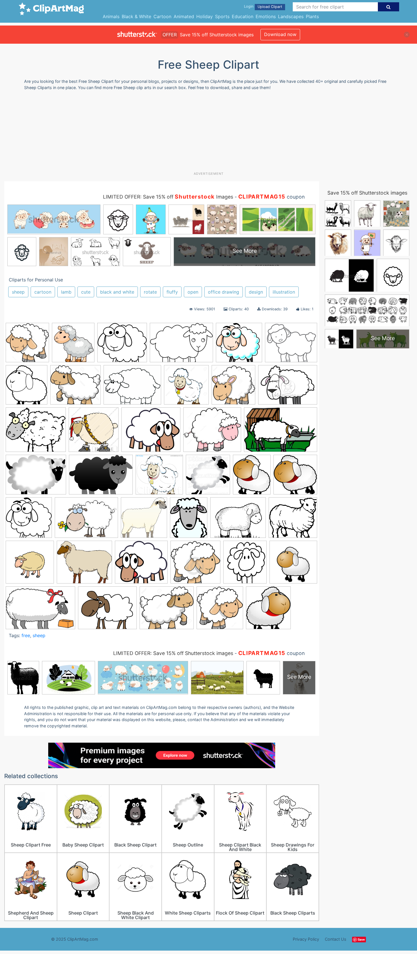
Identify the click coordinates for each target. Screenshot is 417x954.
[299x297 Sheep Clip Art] (29, 520)
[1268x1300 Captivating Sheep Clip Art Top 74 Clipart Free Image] (233, 387)
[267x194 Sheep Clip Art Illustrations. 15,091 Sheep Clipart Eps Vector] (86, 520)
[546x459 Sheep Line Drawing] (291, 345)
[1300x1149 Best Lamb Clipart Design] (75, 387)
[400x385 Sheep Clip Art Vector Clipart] (195, 564)
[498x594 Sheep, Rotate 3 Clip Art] (251, 477)
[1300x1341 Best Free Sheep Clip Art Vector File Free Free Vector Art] (27, 345)
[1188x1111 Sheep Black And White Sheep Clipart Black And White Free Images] (293, 520)
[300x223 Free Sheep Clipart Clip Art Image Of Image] (36, 477)
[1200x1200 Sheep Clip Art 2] (30, 565)
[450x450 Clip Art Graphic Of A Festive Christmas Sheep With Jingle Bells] (93, 432)
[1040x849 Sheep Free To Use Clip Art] (107, 610)
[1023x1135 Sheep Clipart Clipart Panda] (245, 565)
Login (248, 6)
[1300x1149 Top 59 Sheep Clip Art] (166, 610)
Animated (184, 16)
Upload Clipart (270, 7)
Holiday (204, 16)
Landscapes (291, 16)
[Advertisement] (208, 133)
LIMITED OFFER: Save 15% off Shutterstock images (173, 653)
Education (242, 16)
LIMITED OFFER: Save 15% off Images (168, 197)
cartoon (42, 292)
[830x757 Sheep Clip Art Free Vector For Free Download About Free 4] (141, 565)
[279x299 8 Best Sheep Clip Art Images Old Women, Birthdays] (26, 387)
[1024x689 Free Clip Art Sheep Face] (280, 432)
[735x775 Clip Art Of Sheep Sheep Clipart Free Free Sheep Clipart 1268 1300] (73, 345)
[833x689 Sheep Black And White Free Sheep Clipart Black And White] (238, 520)
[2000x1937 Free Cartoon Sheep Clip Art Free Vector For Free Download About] (239, 345)
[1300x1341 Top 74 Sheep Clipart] (220, 610)
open (193, 292)
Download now (280, 34)
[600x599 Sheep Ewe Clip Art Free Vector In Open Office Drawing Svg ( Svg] (144, 520)
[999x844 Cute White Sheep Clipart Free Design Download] (151, 432)
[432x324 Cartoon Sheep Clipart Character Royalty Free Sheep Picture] (287, 387)
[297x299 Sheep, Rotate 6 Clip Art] (295, 476)
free (26, 635)
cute (85, 292)
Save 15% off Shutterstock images (367, 193)
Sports (222, 16)
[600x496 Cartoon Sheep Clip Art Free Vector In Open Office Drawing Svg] (36, 432)
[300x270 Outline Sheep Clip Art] (122, 345)
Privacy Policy (306, 939)
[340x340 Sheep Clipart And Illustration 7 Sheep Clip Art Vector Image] (293, 564)
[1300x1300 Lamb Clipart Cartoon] (186, 387)
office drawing (223, 292)
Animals (111, 16)
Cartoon (162, 16)
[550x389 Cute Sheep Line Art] (181, 345)
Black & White (136, 16)
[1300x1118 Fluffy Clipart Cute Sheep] (212, 432)
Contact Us (335, 939)
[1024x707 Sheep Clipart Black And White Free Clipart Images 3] (40, 610)
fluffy (172, 292)
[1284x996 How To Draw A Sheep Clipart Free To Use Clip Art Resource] (132, 387)
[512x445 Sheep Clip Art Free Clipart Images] (84, 565)
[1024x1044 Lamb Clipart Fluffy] (208, 477)
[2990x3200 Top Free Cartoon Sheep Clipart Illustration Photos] (268, 610)
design (256, 292)
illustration (284, 292)
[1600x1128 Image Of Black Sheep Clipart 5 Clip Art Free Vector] (100, 477)
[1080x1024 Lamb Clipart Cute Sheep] (159, 477)
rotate (150, 292)
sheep (18, 292)
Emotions (266, 16)
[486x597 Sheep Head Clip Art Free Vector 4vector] (188, 520)
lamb (66, 292)
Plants (312, 16)
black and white (117, 292)
